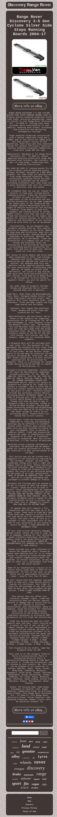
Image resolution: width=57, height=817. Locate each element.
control (14, 742)
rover (40, 762)
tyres (42, 757)
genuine (28, 751)
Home (29, 798)
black (24, 787)
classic (15, 748)
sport (16, 783)
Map (29, 801)
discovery (36, 767)
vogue (35, 784)
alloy (16, 756)
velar (15, 764)
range (41, 773)
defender (26, 778)
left (18, 752)
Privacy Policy (29, 808)
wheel (36, 747)
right (44, 784)
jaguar (37, 779)
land (26, 746)
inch (44, 779)
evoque (19, 768)
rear (44, 747)
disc (34, 758)
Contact (29, 805)
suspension (43, 752)
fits (26, 783)
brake (17, 774)
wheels (25, 762)
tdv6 (31, 741)
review (34, 787)
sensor (15, 779)
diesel (12, 753)
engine (45, 742)
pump (38, 742)
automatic (29, 775)
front (23, 741)
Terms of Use (29, 811)
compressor (26, 758)
